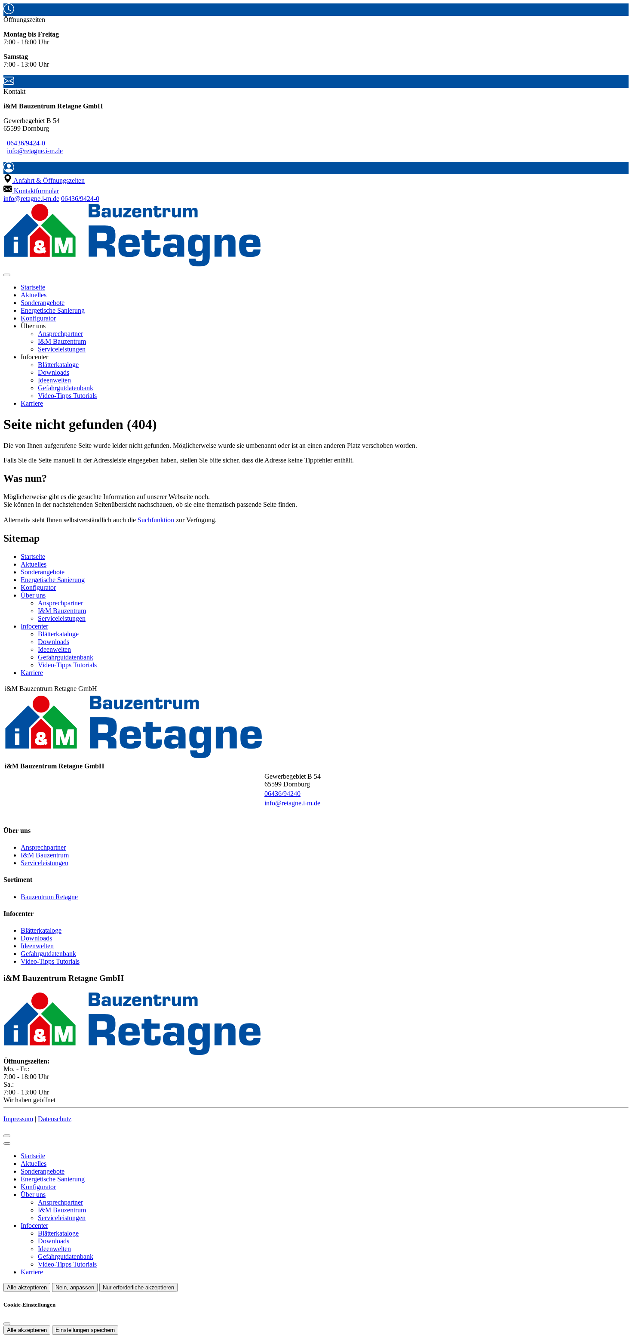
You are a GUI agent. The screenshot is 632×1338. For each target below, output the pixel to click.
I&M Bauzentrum (62, 341)
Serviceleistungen (62, 349)
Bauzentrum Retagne (49, 896)
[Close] (6, 1143)
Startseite (33, 287)
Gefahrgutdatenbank (65, 388)
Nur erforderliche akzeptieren (138, 1287)
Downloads (53, 372)
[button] (6, 275)
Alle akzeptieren (27, 1287)
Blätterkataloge (58, 364)
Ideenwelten (54, 380)
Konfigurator (38, 318)
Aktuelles (33, 295)
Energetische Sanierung (53, 310)
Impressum (18, 1118)
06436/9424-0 (26, 143)
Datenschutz (54, 1118)
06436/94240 (282, 793)
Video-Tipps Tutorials (67, 395)
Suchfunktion (156, 520)
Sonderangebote (42, 302)
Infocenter (34, 626)
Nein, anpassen (74, 1287)
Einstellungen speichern (85, 1330)
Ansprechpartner (60, 333)
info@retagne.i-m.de (35, 150)
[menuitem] (44, 180)
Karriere (32, 403)
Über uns (33, 595)
